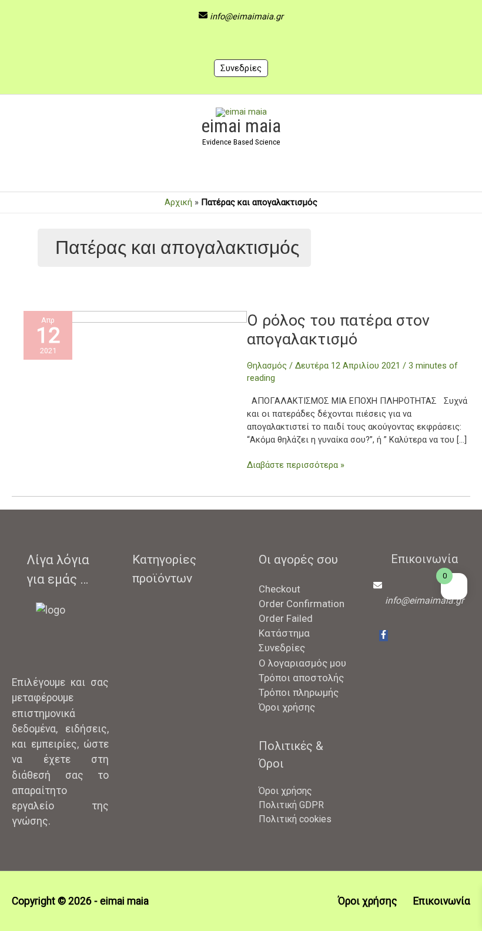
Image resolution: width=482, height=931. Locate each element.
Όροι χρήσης (287, 707)
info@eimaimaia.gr (246, 16)
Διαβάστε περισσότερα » (295, 464)
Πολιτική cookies (295, 819)
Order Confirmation (301, 603)
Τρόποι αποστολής (301, 678)
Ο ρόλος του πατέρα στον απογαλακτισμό (338, 330)
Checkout (279, 589)
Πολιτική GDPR (291, 805)
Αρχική (178, 202)
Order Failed (286, 618)
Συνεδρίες (241, 68)
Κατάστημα (284, 633)
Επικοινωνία (441, 901)
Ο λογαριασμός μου (302, 663)
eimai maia (241, 126)
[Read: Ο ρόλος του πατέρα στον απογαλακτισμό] (135, 384)
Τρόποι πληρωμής (299, 692)
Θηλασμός (267, 365)
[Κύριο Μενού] (241, 171)
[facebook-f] (383, 635)
